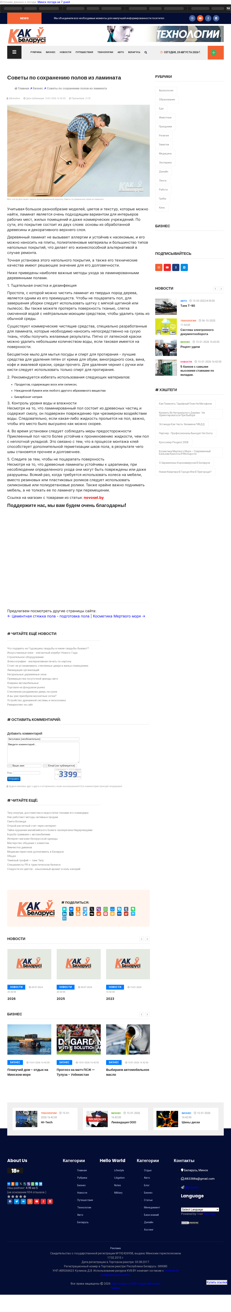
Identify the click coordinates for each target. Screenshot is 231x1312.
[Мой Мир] (112, 909)
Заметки (164, 144)
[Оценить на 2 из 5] (12, 1196)
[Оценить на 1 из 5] (8, 1196)
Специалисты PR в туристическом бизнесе (34, 864)
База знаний (151, 1214)
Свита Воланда (16, 821)
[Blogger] (78, 914)
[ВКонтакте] (71, 909)
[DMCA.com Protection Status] (190, 1222)
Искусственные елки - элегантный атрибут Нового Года (42, 652)
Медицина (165, 153)
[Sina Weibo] (126, 914)
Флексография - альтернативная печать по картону (39, 661)
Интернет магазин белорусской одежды (32, 838)
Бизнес (50, 52)
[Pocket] (105, 914)
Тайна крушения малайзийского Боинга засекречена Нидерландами (49, 830)
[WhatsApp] (105, 909)
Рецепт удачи (190, 347)
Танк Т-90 (187, 306)
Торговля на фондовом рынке (26, 687)
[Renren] (119, 914)
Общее (11, 856)
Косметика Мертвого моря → (119, 616)
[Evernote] (133, 909)
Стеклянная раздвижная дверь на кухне (32, 691)
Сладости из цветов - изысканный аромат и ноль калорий (43, 869)
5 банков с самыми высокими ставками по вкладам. (197, 371)
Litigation (119, 1177)
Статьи (148, 1200)
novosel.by (94, 497)
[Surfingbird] (133, 914)
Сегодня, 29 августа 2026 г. (182, 52)
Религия (164, 135)
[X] (92, 909)
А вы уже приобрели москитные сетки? (31, 696)
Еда (161, 108)
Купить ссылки (217, 1282)
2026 (11, 998)
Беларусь (134, 52)
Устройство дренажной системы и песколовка (36, 700)
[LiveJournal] (71, 914)
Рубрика (36, 52)
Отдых (148, 1170)
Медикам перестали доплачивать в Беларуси (35, 851)
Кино (162, 207)
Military (118, 1192)
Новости (65, 52)
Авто (120, 52)
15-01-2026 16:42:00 (39, 1062)
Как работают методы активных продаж (32, 817)
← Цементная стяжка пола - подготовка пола (48, 616)
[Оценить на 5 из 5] (24, 1196)
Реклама (115, 1248)
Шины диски (191, 1122)
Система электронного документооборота (197, 332)
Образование (167, 99)
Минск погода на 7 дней (54, 2)
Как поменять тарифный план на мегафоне (185, 403)
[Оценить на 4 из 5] (20, 1196)
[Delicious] (85, 914)
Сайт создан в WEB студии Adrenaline (136, 1283)
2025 (61, 998)
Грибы (162, 198)
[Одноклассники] (78, 909)
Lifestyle (119, 1170)
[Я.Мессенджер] (64, 909)
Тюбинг (115, 1288)
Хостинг (149, 1229)
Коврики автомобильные (23, 683)
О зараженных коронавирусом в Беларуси (184, 462)
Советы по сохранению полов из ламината (77, 88)
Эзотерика (165, 162)
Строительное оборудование (25, 657)
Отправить (13, 779)
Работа (163, 189)
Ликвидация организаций (23, 670)
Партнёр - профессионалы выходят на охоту (186, 433)
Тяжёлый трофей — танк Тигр (25, 860)
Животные (165, 117)
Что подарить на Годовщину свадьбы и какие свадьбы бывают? (48, 648)
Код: (9, 772)
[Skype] (119, 909)
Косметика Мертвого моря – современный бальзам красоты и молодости (185, 452)
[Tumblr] (126, 909)
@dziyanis (191, 1187)
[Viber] (99, 909)
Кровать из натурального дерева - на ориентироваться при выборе (182, 414)
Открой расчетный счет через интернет (31, 825)
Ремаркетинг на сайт (20, 704)
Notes (117, 1185)
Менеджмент (152, 1207)
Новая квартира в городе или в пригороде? (185, 471)
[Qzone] (112, 914)
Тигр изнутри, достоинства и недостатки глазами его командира (47, 812)
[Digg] (92, 914)
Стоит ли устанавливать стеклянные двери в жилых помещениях (47, 665)
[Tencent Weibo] (64, 918)
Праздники (165, 126)
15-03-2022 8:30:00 (204, 300)
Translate (209, 1214)
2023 (110, 998)
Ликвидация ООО (123, 1122)
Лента (162, 180)
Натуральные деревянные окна (26, 674)
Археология (166, 90)
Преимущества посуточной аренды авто (32, 678)
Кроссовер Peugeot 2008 (173, 442)
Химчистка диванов (19, 847)
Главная (23, 88)
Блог (147, 1185)
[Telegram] (85, 909)
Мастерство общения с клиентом (28, 843)
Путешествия (84, 52)
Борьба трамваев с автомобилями (28, 834)
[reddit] (99, 914)
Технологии (105, 52)
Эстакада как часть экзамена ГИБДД (182, 424)
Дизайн (163, 171)
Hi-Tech (47, 1122)
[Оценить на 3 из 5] (16, 1196)
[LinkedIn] (64, 914)
